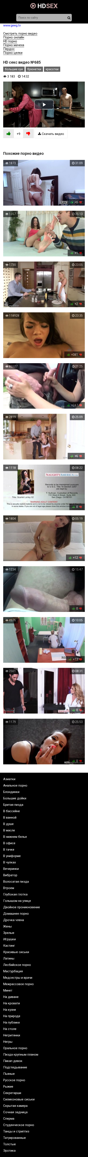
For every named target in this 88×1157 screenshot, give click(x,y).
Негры (7, 1042)
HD (47, 6)
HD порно (10, 41)
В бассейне (11, 811)
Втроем (8, 888)
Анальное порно (15, 785)
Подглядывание (15, 1067)
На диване (11, 997)
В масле (9, 830)
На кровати (11, 1003)
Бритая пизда (13, 805)
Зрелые (8, 933)
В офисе (9, 843)
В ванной (9, 817)
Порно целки (12, 53)
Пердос (9, 49)
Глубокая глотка (15, 894)
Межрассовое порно (18, 984)
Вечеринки (11, 869)
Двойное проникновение (21, 907)
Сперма (8, 1118)
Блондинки (11, 792)
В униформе (12, 856)
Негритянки (11, 1035)
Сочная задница (15, 1112)
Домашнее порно (16, 914)
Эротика (9, 1151)
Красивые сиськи (16, 952)
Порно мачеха (13, 45)
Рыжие (8, 1086)
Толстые (9, 1144)
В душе (8, 824)
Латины (8, 958)
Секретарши (12, 1093)
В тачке (8, 849)
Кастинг (9, 946)
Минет (7, 990)
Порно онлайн (13, 37)
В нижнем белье (15, 837)
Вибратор (10, 875)
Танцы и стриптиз (16, 1131)
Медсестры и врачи (17, 978)
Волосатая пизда (16, 881)
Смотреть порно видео (20, 33)
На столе (9, 1029)
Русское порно (14, 1080)
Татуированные (14, 1138)
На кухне (9, 1010)
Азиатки (9, 779)
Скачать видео (52, 134)
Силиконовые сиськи (19, 1099)
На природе (11, 1016)
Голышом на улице (17, 901)
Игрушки (9, 939)
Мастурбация (13, 971)
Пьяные (9, 1074)
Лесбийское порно (17, 965)
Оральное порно (15, 1048)
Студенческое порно (18, 1125)
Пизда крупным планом (20, 1054)
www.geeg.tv (12, 25)
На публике (11, 1022)
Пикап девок (12, 1061)
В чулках (9, 862)
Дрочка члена (13, 920)
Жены (7, 926)
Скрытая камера (15, 1106)
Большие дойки (14, 798)
